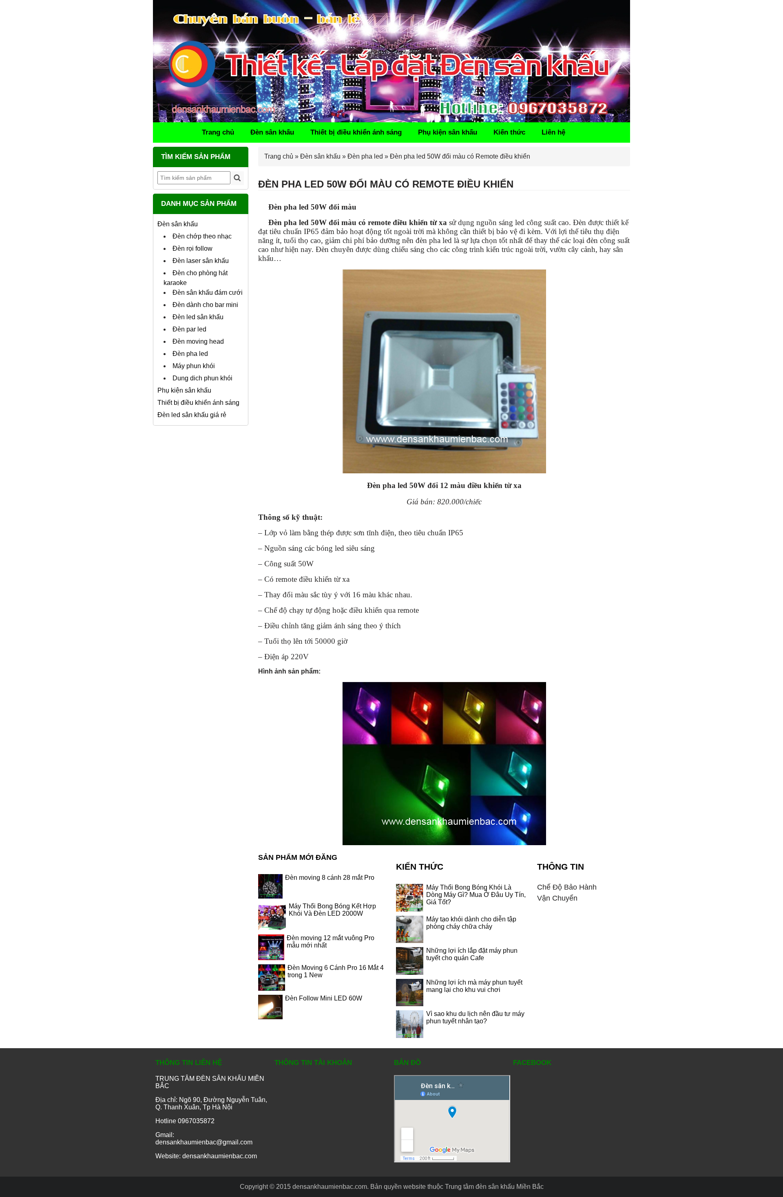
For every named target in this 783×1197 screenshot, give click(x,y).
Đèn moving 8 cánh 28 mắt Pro (329, 877)
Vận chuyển (557, 898)
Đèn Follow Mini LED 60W (323, 998)
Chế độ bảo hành (567, 887)
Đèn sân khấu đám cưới (208, 292)
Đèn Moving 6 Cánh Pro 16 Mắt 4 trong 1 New (336, 971)
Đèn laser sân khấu (201, 260)
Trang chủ (218, 132)
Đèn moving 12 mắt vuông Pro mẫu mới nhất (330, 941)
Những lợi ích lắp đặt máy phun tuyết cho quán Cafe (472, 954)
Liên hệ (553, 132)
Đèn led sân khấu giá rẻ (191, 414)
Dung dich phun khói (202, 378)
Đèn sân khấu (272, 132)
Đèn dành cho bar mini (205, 304)
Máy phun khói (194, 365)
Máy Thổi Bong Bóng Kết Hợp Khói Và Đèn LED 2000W (332, 910)
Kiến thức (509, 132)
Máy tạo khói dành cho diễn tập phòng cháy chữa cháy (471, 923)
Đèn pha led (190, 353)
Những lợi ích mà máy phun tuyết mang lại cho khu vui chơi (474, 986)
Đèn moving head (198, 341)
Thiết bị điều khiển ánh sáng (356, 132)
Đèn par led (189, 329)
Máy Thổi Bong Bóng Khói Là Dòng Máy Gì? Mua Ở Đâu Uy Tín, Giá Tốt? (476, 894)
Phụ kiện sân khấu (447, 132)
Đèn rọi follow (192, 248)
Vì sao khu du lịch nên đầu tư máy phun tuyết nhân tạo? (475, 1017)
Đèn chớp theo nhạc (202, 236)
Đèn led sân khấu (198, 317)
